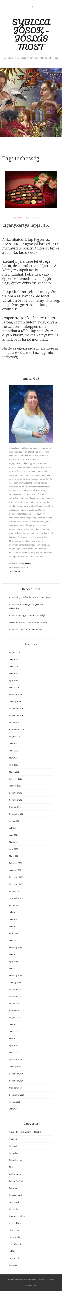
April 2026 (13, 680)
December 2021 (16, 989)
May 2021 (13, 1038)
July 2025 (13, 743)
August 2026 (14, 652)
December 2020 (16, 1073)
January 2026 (15, 701)
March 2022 (14, 968)
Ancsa (20, 217)
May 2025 (13, 757)
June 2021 (13, 1031)
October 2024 (15, 807)
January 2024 (15, 870)
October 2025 (15, 722)
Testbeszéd (14, 1258)
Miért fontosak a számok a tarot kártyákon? (28, 622)
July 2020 (13, 1108)
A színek (13, 1139)
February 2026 (15, 694)
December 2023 (16, 877)
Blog (11, 1167)
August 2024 (14, 821)
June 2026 (13, 666)
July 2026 (13, 659)
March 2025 (14, 771)
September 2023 (16, 898)
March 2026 (14, 687)
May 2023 (13, 926)
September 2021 (16, 1010)
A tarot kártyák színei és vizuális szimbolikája (29, 597)
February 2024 (15, 863)
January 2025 (15, 785)
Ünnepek (13, 1265)
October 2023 (15, 891)
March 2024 (14, 856)
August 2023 (14, 905)
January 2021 (15, 1066)
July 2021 (13, 1024)
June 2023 (13, 919)
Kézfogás (13, 1209)
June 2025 (13, 750)
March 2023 (14, 940)
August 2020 (14, 1102)
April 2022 (13, 961)
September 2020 (16, 1094)
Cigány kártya (15, 1174)
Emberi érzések (16, 1181)
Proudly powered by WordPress (22, 1279)
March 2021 (14, 1052)
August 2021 (14, 1017)
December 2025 (16, 708)
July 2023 (13, 912)
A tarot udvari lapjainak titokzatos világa (27, 615)
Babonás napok (16, 1160)
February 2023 (15, 947)
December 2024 (16, 792)
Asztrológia (14, 1153)
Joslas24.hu (14, 571)
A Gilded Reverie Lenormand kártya (25, 1131)
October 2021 (15, 1003)
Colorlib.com (30, 1285)
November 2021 (16, 996)
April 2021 (13, 1045)
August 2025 (14, 736)
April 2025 (13, 764)
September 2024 (16, 814)
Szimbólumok (15, 1244)
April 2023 (13, 933)
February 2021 (15, 1059)
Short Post (14, 1230)
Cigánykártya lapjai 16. (25, 225)
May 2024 (13, 842)
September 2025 (16, 729)
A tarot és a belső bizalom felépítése (26, 629)
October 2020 (15, 1087)
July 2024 (13, 828)
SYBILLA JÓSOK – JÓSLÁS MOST (31, 34)
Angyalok (13, 1146)
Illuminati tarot (15, 1195)
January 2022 (15, 982)
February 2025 (15, 779)
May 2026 (13, 673)
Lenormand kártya (17, 1216)
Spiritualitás (14, 1237)
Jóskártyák (14, 1202)
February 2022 (15, 975)
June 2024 (13, 835)
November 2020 (16, 1080)
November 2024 (16, 799)
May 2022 (13, 954)
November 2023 (16, 884)
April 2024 (13, 849)
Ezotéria (13, 1188)
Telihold (12, 1251)
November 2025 (16, 715)
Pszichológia (15, 1223)
